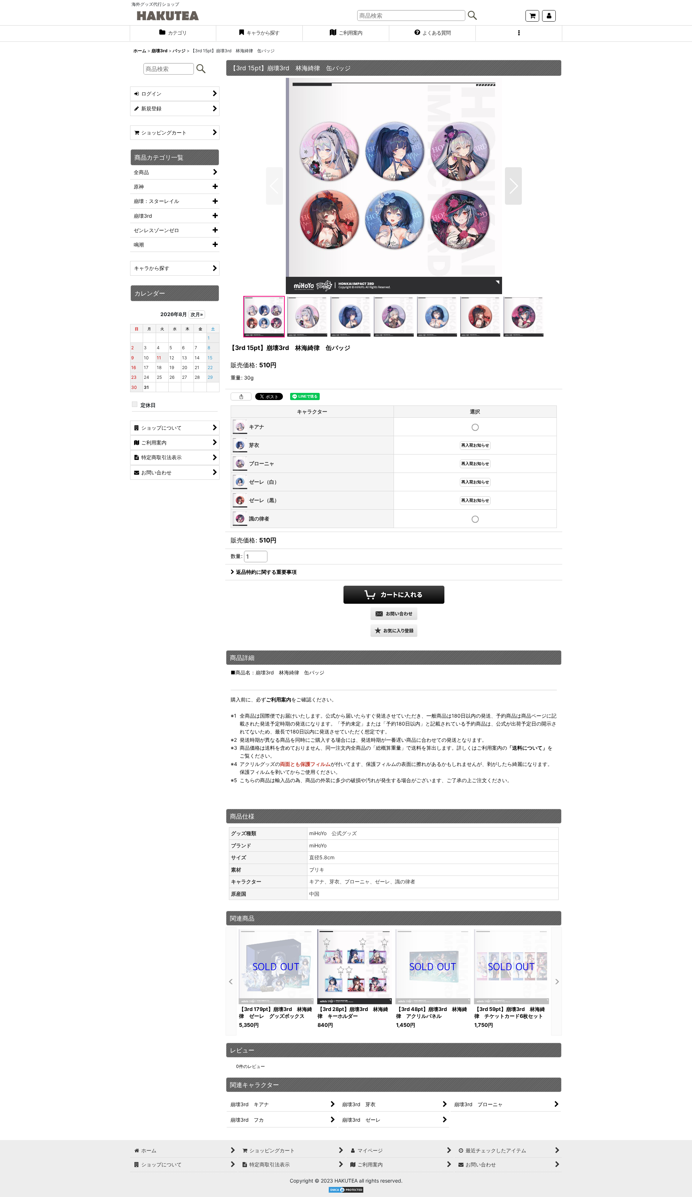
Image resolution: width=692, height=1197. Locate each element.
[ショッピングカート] (532, 16)
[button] (519, 33)
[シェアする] (241, 396)
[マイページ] (549, 16)
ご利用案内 (278, 699)
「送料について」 (527, 748)
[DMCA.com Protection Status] (346, 1189)
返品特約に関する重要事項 (266, 572)
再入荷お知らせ (475, 445)
